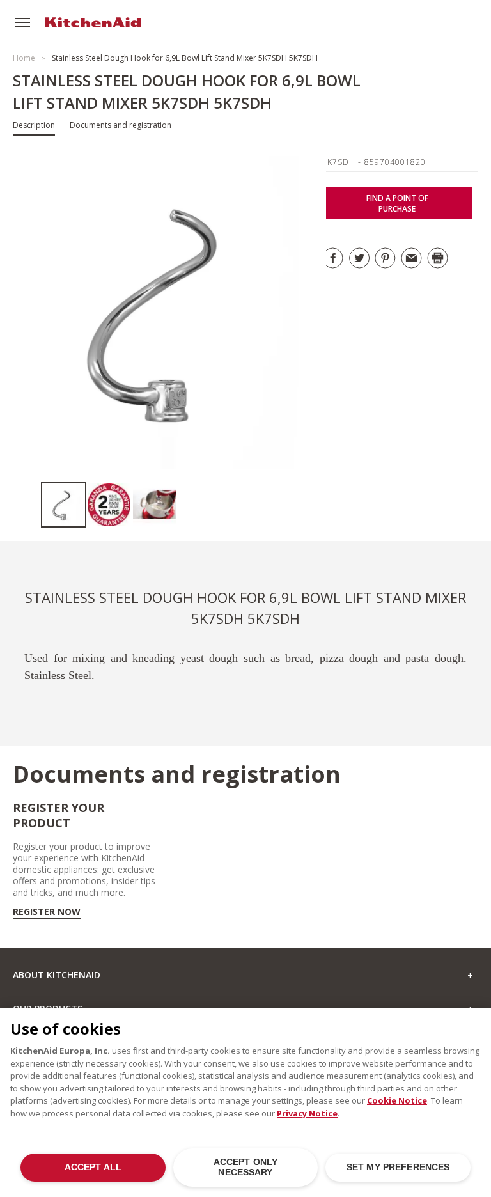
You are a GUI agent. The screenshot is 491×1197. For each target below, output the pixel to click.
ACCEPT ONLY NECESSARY (246, 1167)
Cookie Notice (397, 1100)
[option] (63, 505)
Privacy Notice (307, 1113)
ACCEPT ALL (93, 1167)
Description (34, 125)
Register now (47, 912)
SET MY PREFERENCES (398, 1167)
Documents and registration (120, 125)
